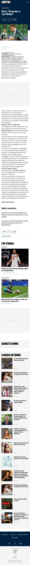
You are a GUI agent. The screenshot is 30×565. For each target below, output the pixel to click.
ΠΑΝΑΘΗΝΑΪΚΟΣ (6, 236)
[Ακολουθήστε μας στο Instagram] (20, 543)
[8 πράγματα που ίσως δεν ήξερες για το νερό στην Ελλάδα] (6, 461)
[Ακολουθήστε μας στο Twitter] (15, 543)
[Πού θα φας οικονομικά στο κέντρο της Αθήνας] (6, 405)
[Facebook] (9, 19)
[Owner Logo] (15, 551)
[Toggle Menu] (28, 2)
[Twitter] (12, 19)
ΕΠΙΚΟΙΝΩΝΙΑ (15, 537)
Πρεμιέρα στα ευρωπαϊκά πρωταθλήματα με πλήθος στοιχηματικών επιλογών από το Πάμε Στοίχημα (14, 214)
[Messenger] (15, 19)
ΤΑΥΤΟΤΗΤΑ (13, 534)
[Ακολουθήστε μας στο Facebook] (9, 543)
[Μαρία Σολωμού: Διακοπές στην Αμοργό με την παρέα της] (6, 447)
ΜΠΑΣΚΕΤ (4, 247)
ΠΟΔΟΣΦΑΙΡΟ (5, 277)
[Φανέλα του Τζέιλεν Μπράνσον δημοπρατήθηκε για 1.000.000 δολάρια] (15, 258)
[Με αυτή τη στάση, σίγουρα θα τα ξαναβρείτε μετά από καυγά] (6, 377)
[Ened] (15, 557)
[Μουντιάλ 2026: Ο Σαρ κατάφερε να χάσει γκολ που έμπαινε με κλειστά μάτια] (15, 288)
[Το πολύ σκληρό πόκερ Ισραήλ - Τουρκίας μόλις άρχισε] (6, 363)
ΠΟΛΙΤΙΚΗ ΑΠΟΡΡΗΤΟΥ (23, 534)
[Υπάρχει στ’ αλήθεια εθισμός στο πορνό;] (6, 503)
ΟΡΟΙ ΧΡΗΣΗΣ (4, 534)
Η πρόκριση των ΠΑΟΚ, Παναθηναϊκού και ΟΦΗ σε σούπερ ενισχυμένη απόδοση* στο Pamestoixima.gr (14, 222)
